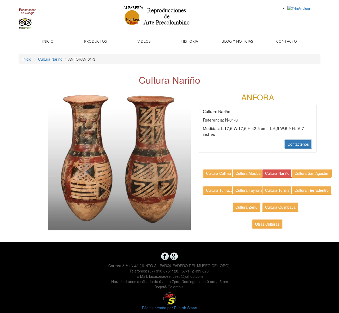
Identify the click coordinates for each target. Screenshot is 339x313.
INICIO (47, 41)
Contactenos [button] (298, 144)
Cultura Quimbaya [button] (280, 207)
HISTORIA (189, 41)
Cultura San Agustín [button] (311, 173)
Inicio (27, 59)
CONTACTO (286, 41)
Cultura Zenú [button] (246, 207)
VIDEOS (144, 41)
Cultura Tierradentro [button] (312, 190)
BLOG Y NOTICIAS (237, 41)
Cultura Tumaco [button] (219, 190)
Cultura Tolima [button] (277, 190)
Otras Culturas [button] (267, 224)
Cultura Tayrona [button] (248, 190)
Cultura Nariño (50, 59)
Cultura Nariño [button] (277, 173)
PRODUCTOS (95, 41)
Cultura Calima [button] (218, 173)
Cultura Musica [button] (248, 173)
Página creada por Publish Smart (169, 307)
